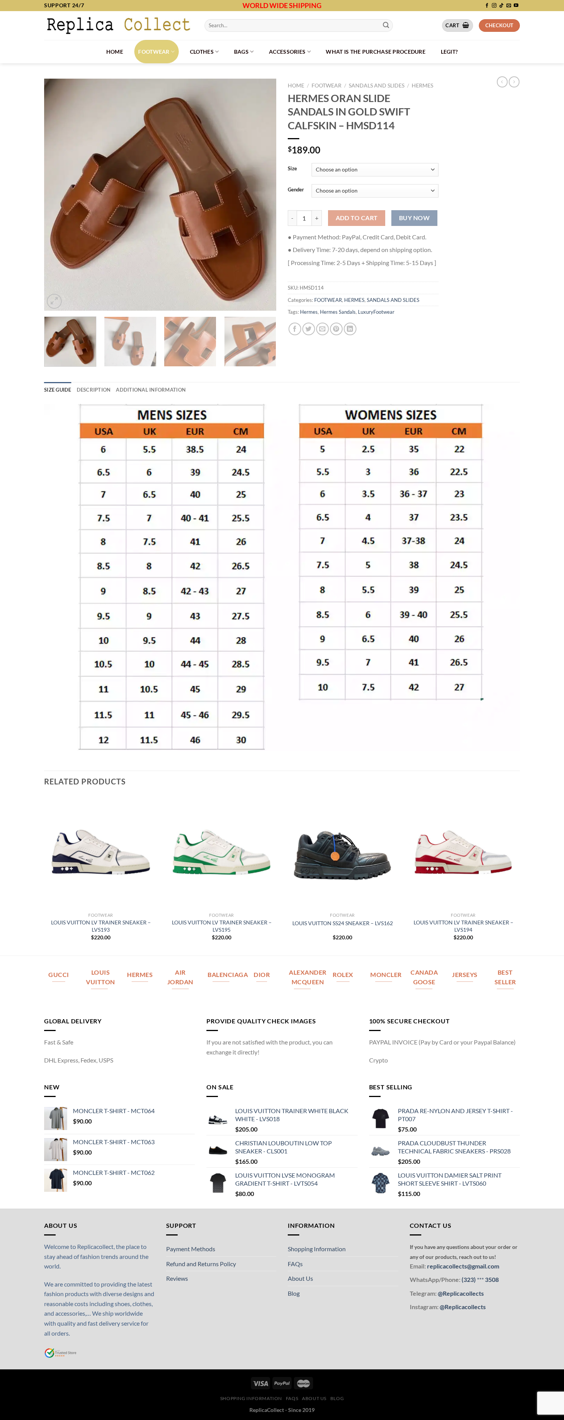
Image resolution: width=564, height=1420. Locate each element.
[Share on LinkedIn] (350, 329)
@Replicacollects (461, 1293)
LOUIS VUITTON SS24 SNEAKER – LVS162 (342, 923)
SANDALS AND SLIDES (376, 85)
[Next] (262, 194)
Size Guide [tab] (57, 390)
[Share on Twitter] (308, 329)
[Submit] (385, 25)
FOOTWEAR (153, 51)
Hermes (309, 312)
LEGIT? (449, 51)
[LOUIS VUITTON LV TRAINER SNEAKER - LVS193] (100, 852)
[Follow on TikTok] (501, 5)
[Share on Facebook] (295, 329)
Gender (296, 190)
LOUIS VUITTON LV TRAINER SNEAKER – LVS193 (101, 926)
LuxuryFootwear (376, 312)
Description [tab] (94, 390)
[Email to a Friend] (322, 329)
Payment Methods (190, 1248)
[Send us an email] (508, 5)
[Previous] (58, 194)
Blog (294, 1293)
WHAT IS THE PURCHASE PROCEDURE (375, 51)
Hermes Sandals (338, 312)
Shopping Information (317, 1248)
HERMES (422, 85)
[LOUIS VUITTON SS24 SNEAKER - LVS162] (342, 852)
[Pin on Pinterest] (336, 329)
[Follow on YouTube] (516, 5)
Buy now (414, 217)
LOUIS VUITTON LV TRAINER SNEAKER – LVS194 (463, 926)
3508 (491, 1279)
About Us (300, 1278)
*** (480, 1279)
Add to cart (357, 217)
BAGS (241, 51)
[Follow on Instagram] (494, 5)
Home (114, 51)
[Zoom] (54, 301)
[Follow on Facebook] (487, 5)
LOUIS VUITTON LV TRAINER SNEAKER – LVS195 (222, 926)
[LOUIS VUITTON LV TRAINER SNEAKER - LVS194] (463, 852)
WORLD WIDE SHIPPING (282, 5)
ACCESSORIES (287, 51)
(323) (469, 1279)
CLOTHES (202, 51)
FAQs (295, 1263)
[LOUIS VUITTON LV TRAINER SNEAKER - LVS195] (221, 852)
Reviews (177, 1278)
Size (292, 168)
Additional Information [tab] (151, 390)
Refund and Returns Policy (201, 1263)
